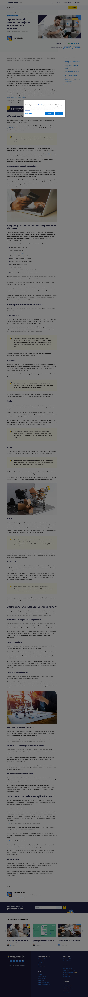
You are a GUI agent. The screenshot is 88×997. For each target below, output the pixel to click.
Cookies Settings (28, 113)
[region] (44, 108)
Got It (59, 113)
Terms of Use (40, 104)
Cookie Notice (27, 110)
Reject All (49, 113)
